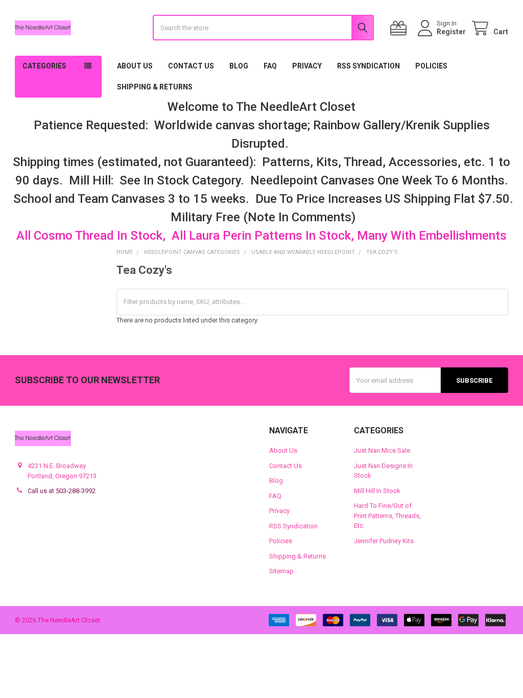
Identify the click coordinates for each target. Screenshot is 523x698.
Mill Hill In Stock (377, 491)
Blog (238, 66)
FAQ (270, 66)
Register (451, 32)
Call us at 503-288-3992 (62, 491)
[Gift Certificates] (400, 28)
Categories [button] (44, 66)
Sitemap (281, 571)
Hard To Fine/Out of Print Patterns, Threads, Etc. (387, 515)
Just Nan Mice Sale (382, 450)
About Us (135, 66)
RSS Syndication (368, 66)
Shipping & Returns (155, 87)
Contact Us (191, 66)
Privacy (307, 66)
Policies (431, 66)
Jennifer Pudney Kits (384, 541)
